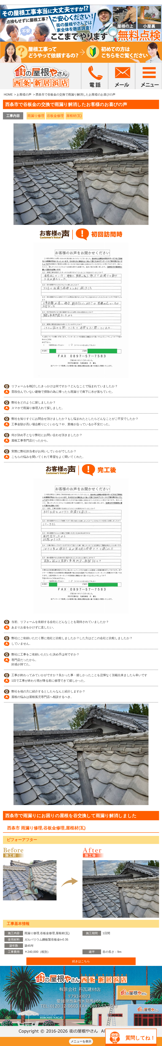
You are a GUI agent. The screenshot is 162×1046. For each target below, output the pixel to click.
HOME (8, 94)
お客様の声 (24, 94)
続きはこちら (81, 961)
